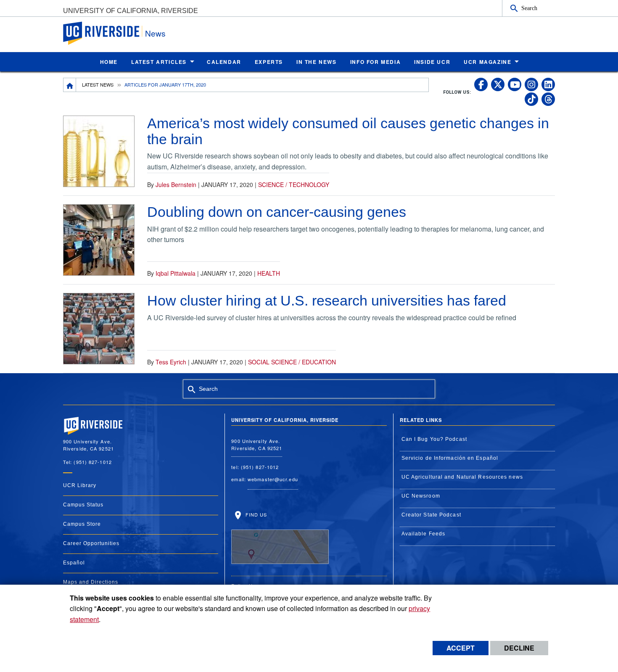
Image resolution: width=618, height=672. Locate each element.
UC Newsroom (420, 496)
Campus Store (82, 524)
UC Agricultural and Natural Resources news (462, 477)
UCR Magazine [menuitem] (487, 62)
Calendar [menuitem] (224, 62)
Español (74, 563)
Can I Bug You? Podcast (434, 439)
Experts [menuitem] (269, 62)
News (155, 33)
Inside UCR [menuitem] (432, 62)
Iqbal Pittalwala (175, 273)
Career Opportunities (91, 543)
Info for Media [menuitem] (375, 62)
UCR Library (79, 485)
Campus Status (83, 505)
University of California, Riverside (130, 10)
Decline (519, 648)
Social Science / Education (292, 362)
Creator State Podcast (431, 515)
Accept (460, 648)
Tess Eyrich (171, 362)
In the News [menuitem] (316, 62)
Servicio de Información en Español (449, 458)
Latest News (98, 84)
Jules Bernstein (176, 184)
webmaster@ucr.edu (273, 479)
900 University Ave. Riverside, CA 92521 (256, 444)
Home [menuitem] (109, 62)
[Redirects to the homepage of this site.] (69, 85)
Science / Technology (293, 184)
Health (268, 273)
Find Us (255, 514)
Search (529, 8)
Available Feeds (423, 534)
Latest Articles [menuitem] (159, 62)
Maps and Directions (90, 582)
